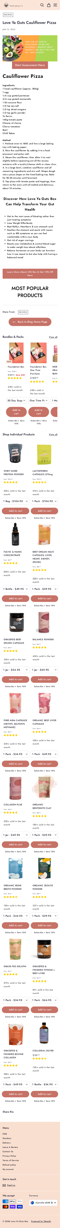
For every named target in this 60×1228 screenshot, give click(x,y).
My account (8, 1169)
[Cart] (48, 5)
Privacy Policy (9, 1155)
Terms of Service (11, 1160)
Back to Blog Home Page (32, 322)
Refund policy (9, 1164)
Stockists (7, 1138)
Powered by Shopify (41, 1221)
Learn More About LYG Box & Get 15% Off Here (30, 273)
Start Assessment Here (30, 65)
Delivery (7, 1142)
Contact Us (8, 1151)
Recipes (8, 15)
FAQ (5, 1133)
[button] (15, 378)
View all (53, 337)
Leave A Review (10, 1147)
